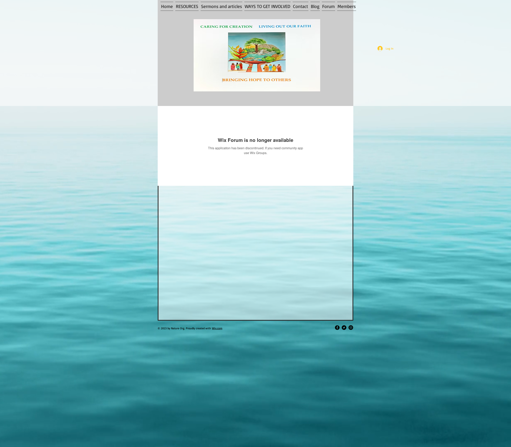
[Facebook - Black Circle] (337, 327)
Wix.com (217, 328)
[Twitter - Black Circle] (344, 327)
